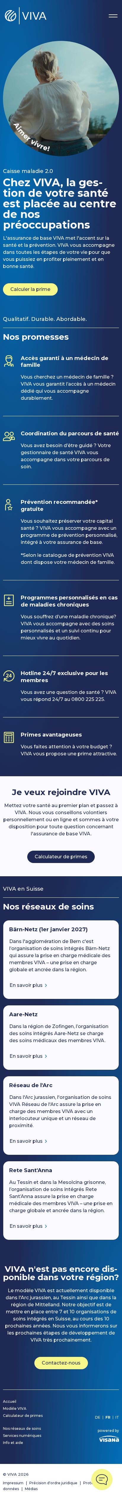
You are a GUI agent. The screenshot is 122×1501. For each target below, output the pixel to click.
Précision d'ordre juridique (53, 1483)
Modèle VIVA (14, 1408)
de (97, 1417)
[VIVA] (25, 15)
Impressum (13, 1483)
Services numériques (22, 1435)
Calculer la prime (30, 289)
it (117, 1417)
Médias (31, 1489)
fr (107, 1417)
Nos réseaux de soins (22, 1428)
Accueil (9, 1401)
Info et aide (13, 1442)
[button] (102, 1479)
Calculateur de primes (61, 856)
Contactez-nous (61, 1363)
